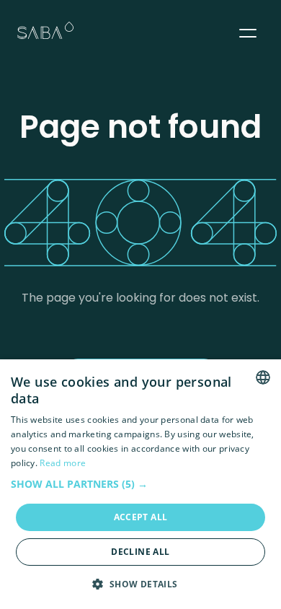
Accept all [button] (141, 517)
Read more (63, 463)
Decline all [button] (140, 552)
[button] (248, 30)
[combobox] (263, 377)
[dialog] (140, 484)
